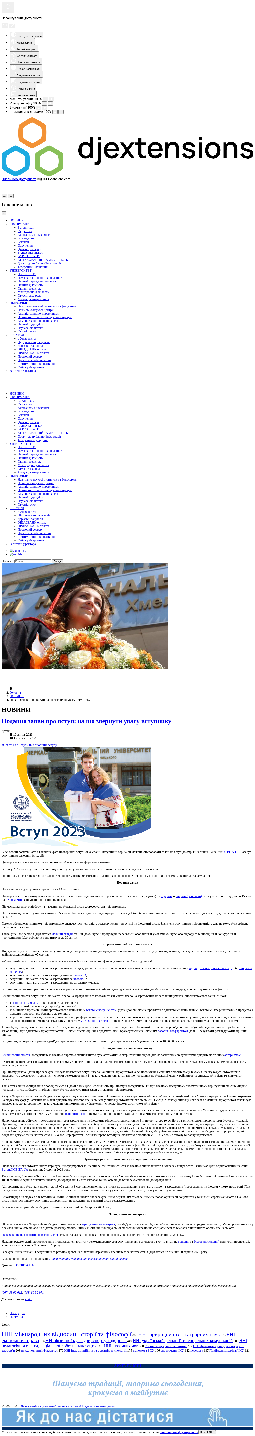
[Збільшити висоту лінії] (44, 108)
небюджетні (14, 899)
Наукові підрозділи (30, 324)
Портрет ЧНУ (27, 274)
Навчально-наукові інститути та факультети (47, 306)
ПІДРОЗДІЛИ (19, 302)
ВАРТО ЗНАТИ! (29, 256)
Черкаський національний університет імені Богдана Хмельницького (68, 1406)
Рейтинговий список (16, 1055)
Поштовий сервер (30, 356)
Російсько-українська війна (166, 1346)
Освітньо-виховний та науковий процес (45, 317)
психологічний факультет (39, 1350)
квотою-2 (79, 975)
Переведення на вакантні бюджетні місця (30, 1234)
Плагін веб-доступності (19, 179)
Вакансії (23, 242)
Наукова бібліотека (30, 328)
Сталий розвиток (29, 288)
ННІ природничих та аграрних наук (179, 1334)
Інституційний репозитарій (36, 363)
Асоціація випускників (33, 299)
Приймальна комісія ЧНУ (226, 1350)
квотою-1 (79, 979)
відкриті (166, 896)
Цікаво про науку (29, 249)
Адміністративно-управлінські (38, 313)
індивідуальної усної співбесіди (210, 968)
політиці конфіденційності (179, 1432)
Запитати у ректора (23, 370)
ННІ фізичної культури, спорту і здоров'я (86, 1340)
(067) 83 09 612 (12, 1292)
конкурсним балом (25, 1002)
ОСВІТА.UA (231, 852)
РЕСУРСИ (17, 335)
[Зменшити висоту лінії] (38, 108)
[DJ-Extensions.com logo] (127, 175)
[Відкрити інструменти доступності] (8, 7)
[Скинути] (5, 25)
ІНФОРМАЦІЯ (20, 224)
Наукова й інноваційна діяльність (40, 277)
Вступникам (26, 227)
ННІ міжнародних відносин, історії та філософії (67, 1334)
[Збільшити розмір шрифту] (50, 103)
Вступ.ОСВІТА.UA (15, 1169)
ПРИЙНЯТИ (207, 1432)
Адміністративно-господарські (38, 320)
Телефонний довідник (33, 267)
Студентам (25, 231)
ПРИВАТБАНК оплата (33, 353)
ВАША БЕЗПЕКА (30, 252)
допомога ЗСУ (143, 1350)
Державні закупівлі (31, 345)
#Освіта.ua (9, 745)
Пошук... (8, 561)
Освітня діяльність (30, 285)
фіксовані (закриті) (206, 1241)
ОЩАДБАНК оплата (32, 349)
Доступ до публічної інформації (39, 263)
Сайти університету (31, 367)
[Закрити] (12, 26)
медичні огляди (62, 934)
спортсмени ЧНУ (172, 1350)
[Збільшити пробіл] (61, 112)
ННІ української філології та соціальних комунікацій (183, 1340)
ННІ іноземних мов (121, 1345)
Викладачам (26, 238)
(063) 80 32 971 (34, 1292)
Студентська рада (29, 295)
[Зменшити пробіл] (55, 112)
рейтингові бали (76, 1113)
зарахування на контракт (98, 1224)
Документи (25, 245)
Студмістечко (27, 331)
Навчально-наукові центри (36, 310)
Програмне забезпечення (34, 360)
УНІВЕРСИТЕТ (21, 270)
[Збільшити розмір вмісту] (51, 99)
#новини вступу (46, 745)
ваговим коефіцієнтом (101, 1010)
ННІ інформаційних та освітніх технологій (95, 1350)
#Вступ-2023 (26, 745)
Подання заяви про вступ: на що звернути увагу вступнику (86, 721)
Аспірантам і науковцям (34, 234)
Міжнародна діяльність (33, 292)
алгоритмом (232, 1055)
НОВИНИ (17, 220)
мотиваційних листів (95, 1020)
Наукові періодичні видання (37, 281)
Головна (15, 692)
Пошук (57, 561)
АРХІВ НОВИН (127, 1366)
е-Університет (27, 338)
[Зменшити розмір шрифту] (44, 103)
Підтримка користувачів (34, 342)
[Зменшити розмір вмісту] (45, 99)
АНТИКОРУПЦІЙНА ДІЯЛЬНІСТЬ (43, 259)
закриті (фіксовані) (189, 896)
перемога (196, 1350)
